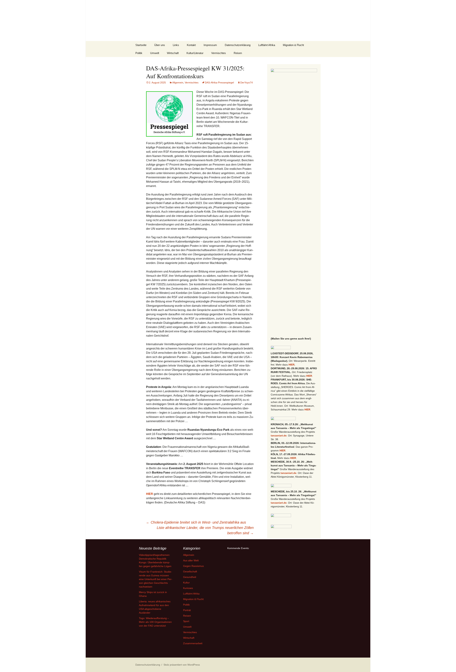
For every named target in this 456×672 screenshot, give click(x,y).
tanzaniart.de (279, 435)
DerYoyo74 (246, 82)
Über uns (159, 45)
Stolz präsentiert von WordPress (182, 664)
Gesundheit (189, 577)
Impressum (210, 45)
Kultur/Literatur (194, 53)
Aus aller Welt (191, 560)
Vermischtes (218, 53)
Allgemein (177, 82)
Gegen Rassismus (193, 566)
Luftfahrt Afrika (266, 45)
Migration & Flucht (293, 45)
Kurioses (188, 588)
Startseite (140, 45)
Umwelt (154, 53)
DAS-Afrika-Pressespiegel (219, 82)
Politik (138, 53)
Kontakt (191, 45)
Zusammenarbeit (192, 643)
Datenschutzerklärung (237, 45)
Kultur (186, 582)
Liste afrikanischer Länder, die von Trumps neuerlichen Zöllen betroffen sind (205, 530)
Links (176, 45)
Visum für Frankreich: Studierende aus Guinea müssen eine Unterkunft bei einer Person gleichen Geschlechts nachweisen (155, 579)
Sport (186, 621)
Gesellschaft (190, 571)
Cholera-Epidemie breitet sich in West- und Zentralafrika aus (196, 522)
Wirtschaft (173, 53)
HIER (149, 493)
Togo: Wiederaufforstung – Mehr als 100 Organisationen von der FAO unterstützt (155, 622)
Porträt (187, 610)
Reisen (238, 53)
